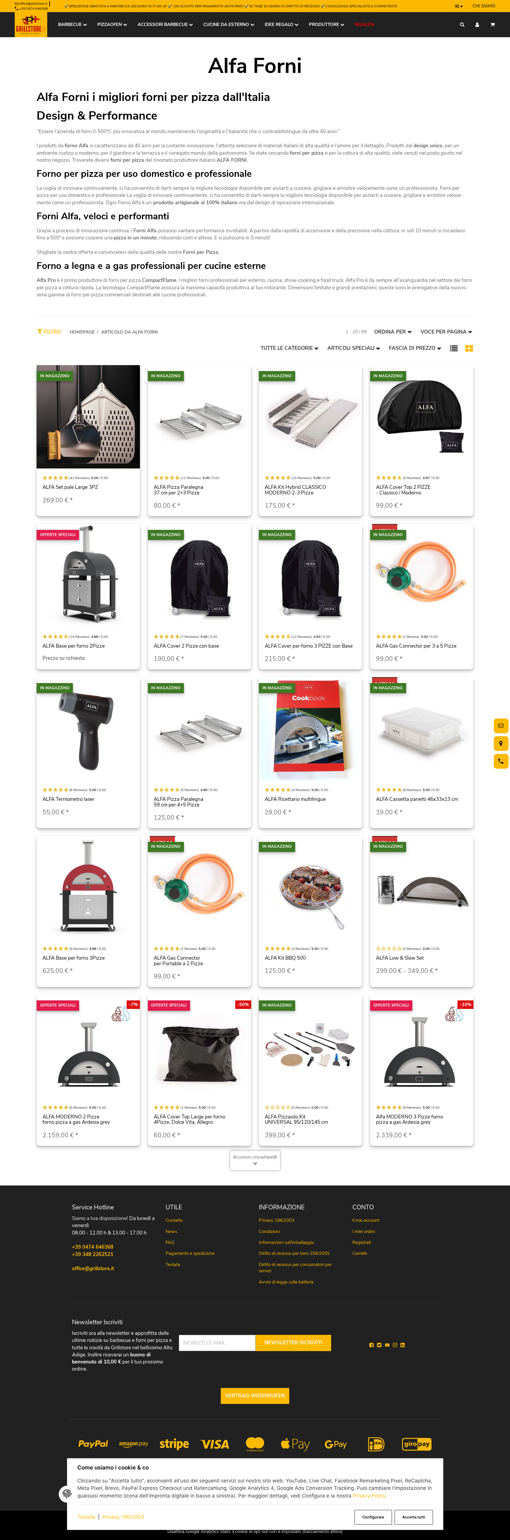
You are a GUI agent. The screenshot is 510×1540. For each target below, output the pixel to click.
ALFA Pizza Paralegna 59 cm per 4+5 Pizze (178, 802)
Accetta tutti (413, 1517)
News (171, 1231)
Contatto (174, 1220)
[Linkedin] (402, 1345)
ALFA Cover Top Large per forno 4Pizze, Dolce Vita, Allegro (189, 1119)
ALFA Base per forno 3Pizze (73, 958)
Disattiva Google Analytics (193, 1531)
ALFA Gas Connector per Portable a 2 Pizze (178, 961)
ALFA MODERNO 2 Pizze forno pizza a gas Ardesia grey (76, 1119)
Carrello (359, 1253)
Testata (86, 1517)
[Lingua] (459, 6)
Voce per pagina (444, 332)
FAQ (170, 1242)
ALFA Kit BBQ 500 (285, 958)
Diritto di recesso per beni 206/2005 (294, 1253)
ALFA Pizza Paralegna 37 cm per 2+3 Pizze (178, 490)
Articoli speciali (351, 348)
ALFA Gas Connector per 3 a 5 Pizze (416, 646)
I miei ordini (363, 1231)
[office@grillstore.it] (500, 726)
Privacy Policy (369, 1496)
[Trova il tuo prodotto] (462, 24)
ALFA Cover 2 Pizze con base (186, 646)
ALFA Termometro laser (68, 799)
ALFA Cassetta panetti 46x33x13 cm (417, 799)
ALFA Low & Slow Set (400, 958)
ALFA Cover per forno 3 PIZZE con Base (309, 646)
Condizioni (269, 1231)
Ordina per (390, 332)
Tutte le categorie (287, 348)
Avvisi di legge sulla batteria (286, 1282)
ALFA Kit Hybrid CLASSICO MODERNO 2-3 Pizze (295, 490)
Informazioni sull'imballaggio (286, 1242)
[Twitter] (379, 1345)
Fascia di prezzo (412, 348)
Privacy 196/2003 (123, 1517)
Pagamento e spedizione (190, 1253)
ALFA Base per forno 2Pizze (73, 646)
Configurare (373, 1517)
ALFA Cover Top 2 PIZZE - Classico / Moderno (403, 490)
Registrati (361, 1242)
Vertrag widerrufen (255, 1395)
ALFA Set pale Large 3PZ (70, 487)
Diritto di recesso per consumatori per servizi (295, 1268)
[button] (454, 348)
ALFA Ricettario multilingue (295, 799)
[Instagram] (395, 1345)
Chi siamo (484, 6)
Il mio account (365, 1220)
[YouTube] (387, 1345)
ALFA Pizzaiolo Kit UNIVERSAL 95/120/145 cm (296, 1119)
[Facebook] (371, 1345)
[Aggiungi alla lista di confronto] (132, 375)
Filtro (51, 332)
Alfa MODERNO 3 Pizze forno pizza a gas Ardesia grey (409, 1119)
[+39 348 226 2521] (500, 761)
